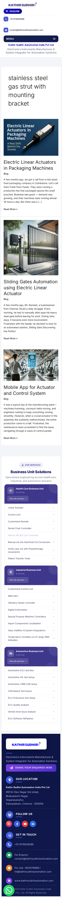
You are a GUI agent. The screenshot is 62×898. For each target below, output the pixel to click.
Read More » (11, 209)
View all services (16, 498)
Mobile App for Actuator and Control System (29, 390)
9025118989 (32, 867)
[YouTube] (25, 824)
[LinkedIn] (33, 824)
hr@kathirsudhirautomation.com (33, 871)
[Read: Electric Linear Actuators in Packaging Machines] (31, 137)
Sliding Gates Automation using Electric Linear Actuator (31, 287)
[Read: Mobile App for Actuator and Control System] (31, 364)
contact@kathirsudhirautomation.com (26, 30)
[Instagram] (9, 824)
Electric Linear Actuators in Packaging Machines (30, 165)
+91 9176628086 (17, 19)
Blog (6, 173)
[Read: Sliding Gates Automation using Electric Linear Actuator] (31, 247)
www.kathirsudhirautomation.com (34, 880)
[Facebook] (17, 824)
